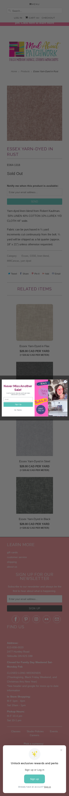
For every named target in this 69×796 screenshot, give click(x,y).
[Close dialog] (65, 381)
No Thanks (18, 410)
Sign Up (18, 405)
